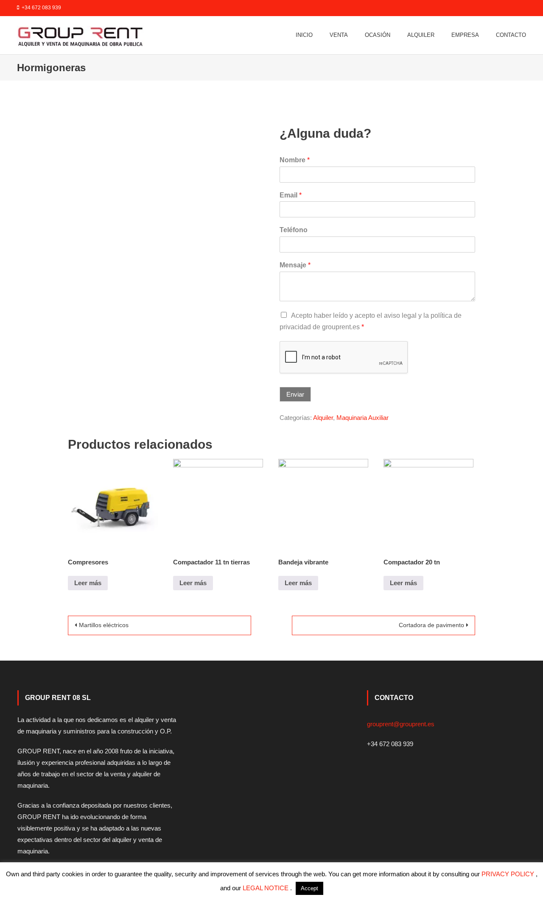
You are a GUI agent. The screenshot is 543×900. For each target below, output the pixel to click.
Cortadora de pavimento (431, 625)
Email (291, 195)
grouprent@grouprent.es (400, 724)
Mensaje (295, 265)
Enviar (295, 394)
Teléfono (294, 229)
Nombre (295, 160)
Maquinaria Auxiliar (362, 417)
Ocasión (377, 35)
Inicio (304, 35)
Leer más (87, 582)
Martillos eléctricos (104, 625)
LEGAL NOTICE (266, 888)
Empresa (465, 35)
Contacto (511, 35)
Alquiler (420, 35)
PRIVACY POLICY (508, 874)
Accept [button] (309, 888)
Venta (339, 35)
